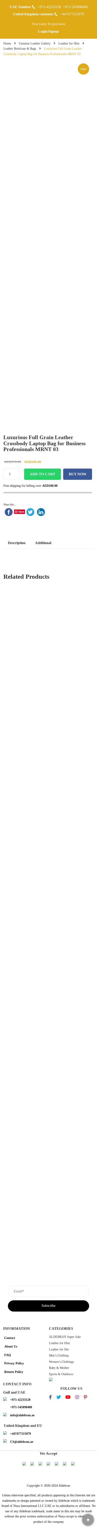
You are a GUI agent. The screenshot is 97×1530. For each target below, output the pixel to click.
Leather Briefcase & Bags (19, 48)
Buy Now (77, 474)
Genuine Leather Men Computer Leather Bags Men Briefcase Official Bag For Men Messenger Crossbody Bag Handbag (48, 816)
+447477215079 (72, 14)
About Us (10, 1346)
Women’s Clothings (61, 1361)
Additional (43, 543)
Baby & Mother (59, 1368)
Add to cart (42, 474)
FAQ (7, 1355)
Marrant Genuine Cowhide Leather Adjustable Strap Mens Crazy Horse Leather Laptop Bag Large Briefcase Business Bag (48, 870)
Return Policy (13, 1372)
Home (7, 43)
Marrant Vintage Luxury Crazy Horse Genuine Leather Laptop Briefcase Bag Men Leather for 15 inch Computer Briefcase (49, 924)
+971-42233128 (49, 7)
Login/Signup (48, 31)
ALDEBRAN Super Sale (65, 1337)
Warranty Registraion (48, 24)
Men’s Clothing (59, 1355)
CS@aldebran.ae (21, 1441)
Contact (9, 1338)
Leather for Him (68, 43)
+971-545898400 (75, 7)
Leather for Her (59, 1349)
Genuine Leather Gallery (35, 43)
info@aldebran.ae (22, 1415)
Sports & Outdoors (61, 1374)
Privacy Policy (14, 1363)
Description (16, 543)
